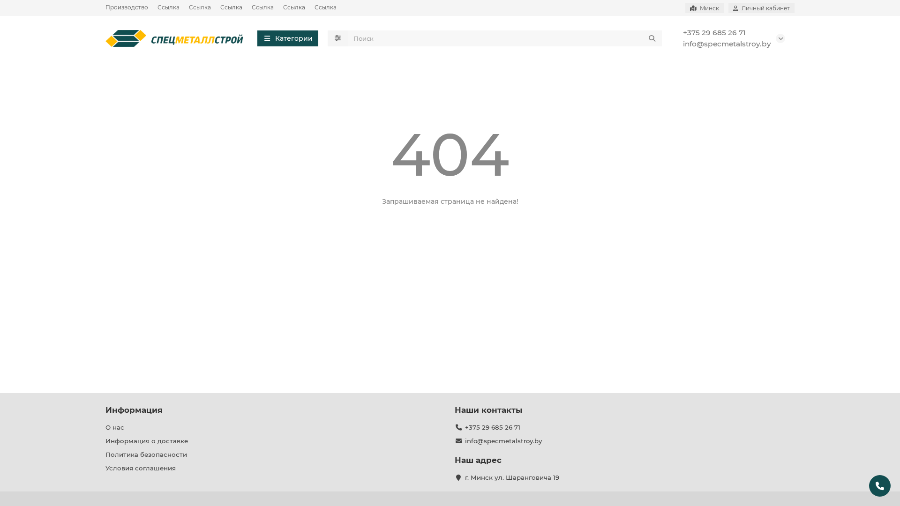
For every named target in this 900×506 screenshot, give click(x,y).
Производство (126, 7)
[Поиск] (652, 38)
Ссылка (169, 7)
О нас (114, 427)
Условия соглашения (140, 468)
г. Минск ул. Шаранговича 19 (512, 477)
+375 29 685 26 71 (714, 32)
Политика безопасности (146, 454)
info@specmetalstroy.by (727, 43)
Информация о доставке (146, 441)
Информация (134, 410)
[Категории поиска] (338, 38)
